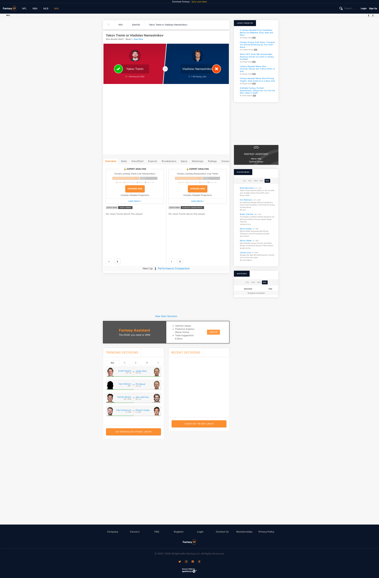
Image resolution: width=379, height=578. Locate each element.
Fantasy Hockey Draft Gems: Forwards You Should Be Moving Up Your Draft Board (257, 44)
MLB (45, 8)
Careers (134, 531)
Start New (138, 39)
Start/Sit (136, 24)
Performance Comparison (174, 268)
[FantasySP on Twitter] (180, 562)
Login (364, 8)
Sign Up (373, 8)
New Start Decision (166, 316)
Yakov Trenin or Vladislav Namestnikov (168, 24)
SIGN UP (213, 332)
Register (179, 531)
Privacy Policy (266, 531)
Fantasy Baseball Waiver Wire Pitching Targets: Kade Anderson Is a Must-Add (257, 79)
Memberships (244, 531)
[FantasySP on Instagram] (186, 562)
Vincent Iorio (245, 252)
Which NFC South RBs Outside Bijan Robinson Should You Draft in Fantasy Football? (257, 56)
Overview (110, 161)
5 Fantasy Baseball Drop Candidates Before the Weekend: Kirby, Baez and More (256, 32)
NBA (35, 8)
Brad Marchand (246, 188)
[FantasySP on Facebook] (193, 562)
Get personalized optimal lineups (133, 432)
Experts (152, 161)
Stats (124, 161)
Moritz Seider (246, 228)
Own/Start (137, 161)
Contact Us (222, 531)
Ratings (212, 161)
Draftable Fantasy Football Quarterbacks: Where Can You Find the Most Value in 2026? (257, 90)
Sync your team (199, 1)
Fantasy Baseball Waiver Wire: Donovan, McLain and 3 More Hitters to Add (257, 68)
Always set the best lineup (199, 424)
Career (225, 161)
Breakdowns (169, 161)
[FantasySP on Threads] (199, 562)
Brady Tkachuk (246, 214)
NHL (56, 8)
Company (112, 531)
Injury (184, 161)
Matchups (197, 161)
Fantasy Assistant (134, 330)
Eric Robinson (246, 200)
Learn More (134, 201)
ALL (112, 363)
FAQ (156, 531)
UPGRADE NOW (135, 189)
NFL (24, 8)
